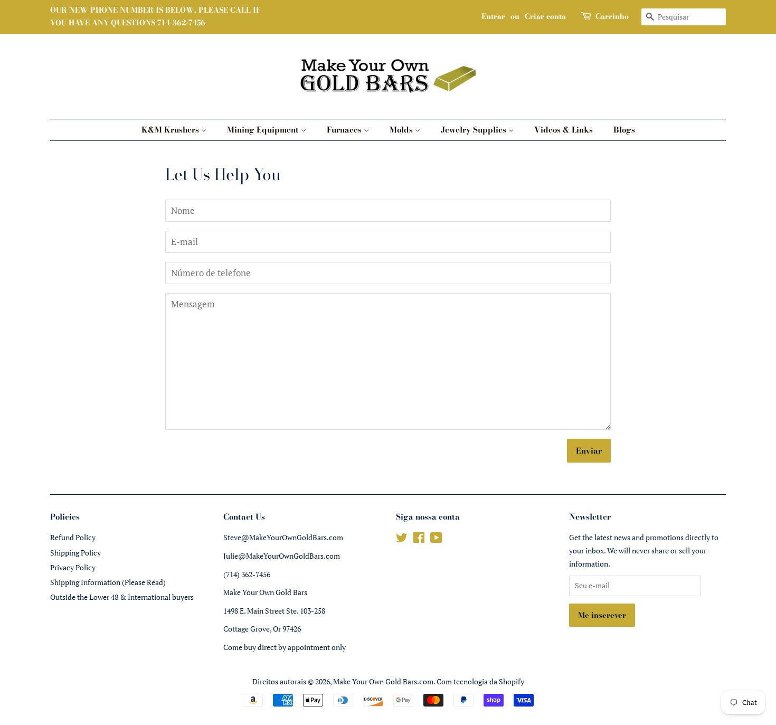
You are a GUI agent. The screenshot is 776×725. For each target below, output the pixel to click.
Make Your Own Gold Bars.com (383, 681)
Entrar (493, 16)
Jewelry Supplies (474, 130)
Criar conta (545, 16)
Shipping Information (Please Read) (108, 582)
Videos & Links (563, 130)
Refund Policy (73, 537)
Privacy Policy (73, 567)
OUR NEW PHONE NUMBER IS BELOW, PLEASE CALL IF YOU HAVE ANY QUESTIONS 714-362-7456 (155, 16)
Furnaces (345, 130)
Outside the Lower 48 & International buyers (122, 597)
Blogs (624, 130)
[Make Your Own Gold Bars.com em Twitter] (402, 539)
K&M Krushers (171, 130)
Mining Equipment (264, 130)
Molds (402, 130)
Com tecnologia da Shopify (480, 681)
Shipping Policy (75, 553)
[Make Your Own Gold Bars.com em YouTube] (436, 539)
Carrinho (612, 16)
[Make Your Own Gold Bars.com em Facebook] (419, 539)
